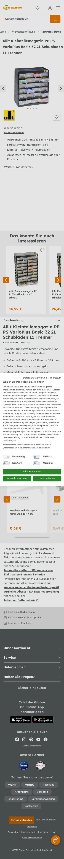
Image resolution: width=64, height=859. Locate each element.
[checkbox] (6, 457)
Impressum (55, 378)
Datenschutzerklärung (35, 378)
